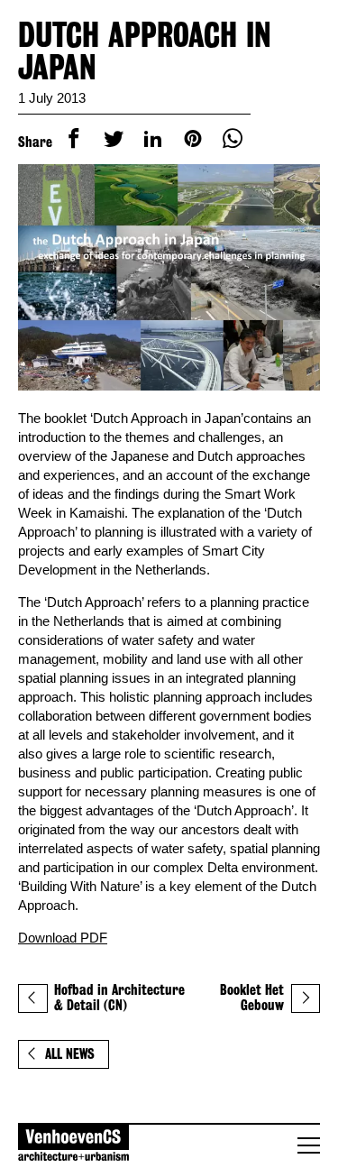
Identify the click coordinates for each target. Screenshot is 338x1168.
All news (70, 1054)
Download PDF (62, 937)
